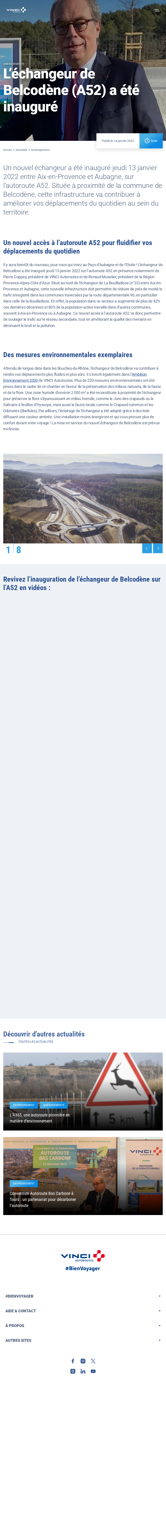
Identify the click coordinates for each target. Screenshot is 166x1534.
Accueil (7, 149)
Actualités (21, 149)
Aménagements (40, 149)
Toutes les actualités (35, 1041)
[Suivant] (158, 548)
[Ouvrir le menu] (156, 10)
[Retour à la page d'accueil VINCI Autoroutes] (16, 9)
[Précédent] (147, 548)
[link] (72, 1361)
